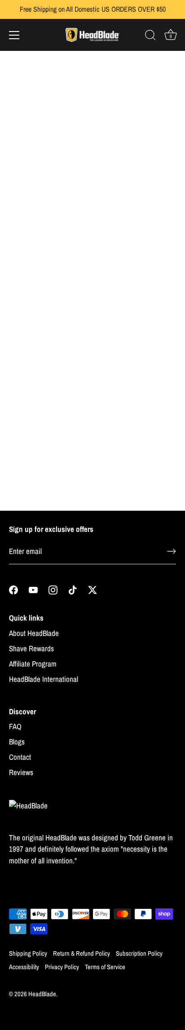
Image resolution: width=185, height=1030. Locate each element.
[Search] (150, 36)
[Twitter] (92, 589)
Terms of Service (105, 966)
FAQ (15, 726)
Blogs (17, 741)
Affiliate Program (33, 663)
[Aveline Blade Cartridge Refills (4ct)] (136, 122)
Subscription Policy (139, 953)
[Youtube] (33, 589)
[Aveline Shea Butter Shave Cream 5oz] (136, 260)
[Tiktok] (72, 589)
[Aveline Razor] (48, 122)
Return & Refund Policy (81, 953)
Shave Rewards (31, 648)
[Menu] (14, 35)
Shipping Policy (28, 953)
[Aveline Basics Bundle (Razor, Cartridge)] (136, 398)
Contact (20, 757)
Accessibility (24, 966)
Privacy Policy (62, 966)
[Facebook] (13, 589)
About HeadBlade (34, 633)
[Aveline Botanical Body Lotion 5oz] (48, 398)
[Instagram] (52, 589)
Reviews (21, 772)
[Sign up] (171, 551)
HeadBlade (42, 993)
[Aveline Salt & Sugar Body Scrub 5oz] (48, 260)
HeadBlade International (43, 679)
